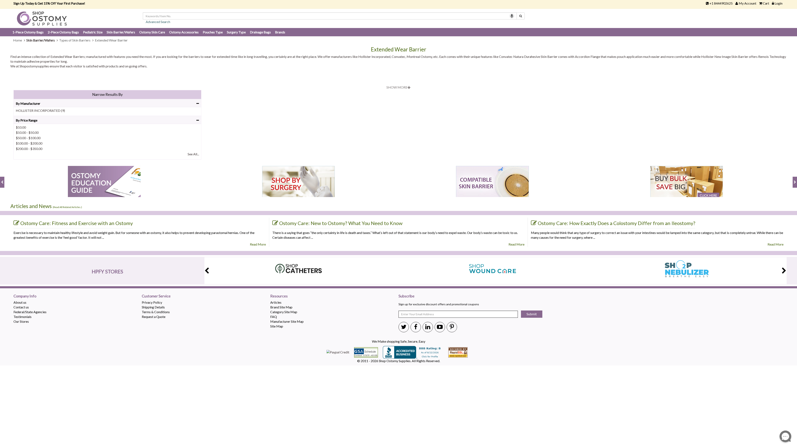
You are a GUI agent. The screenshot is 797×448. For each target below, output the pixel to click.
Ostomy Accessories (184, 32)
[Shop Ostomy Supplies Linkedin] (428, 326)
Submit (532, 314)
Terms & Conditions (156, 312)
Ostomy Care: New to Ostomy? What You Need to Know (340, 223)
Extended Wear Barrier (398, 49)
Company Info (24, 296)
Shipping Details (153, 307)
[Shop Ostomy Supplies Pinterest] (452, 326)
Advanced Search (158, 22)
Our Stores (21, 321)
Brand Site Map (281, 307)
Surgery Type (236, 32)
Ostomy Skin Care (152, 32)
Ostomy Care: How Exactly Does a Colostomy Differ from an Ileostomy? (616, 223)
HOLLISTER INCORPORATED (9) (40, 110)
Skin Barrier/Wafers (121, 32)
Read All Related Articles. (67, 207)
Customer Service (156, 296)
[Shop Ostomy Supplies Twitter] (403, 326)
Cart (766, 3)
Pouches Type (213, 32)
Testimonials (22, 317)
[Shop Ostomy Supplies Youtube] (440, 326)
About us (19, 302)
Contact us (21, 307)
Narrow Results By (107, 94)
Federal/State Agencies (29, 312)
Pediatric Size (93, 32)
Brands (280, 32)
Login (778, 3)
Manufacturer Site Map (287, 321)
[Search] (521, 15)
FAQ (273, 317)
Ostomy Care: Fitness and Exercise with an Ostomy (76, 223)
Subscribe (406, 296)
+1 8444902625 (721, 3)
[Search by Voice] (511, 15)
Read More (258, 244)
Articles (275, 302)
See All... (193, 154)
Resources (279, 296)
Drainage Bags (260, 32)
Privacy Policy (152, 302)
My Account (747, 3)
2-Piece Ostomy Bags (63, 32)
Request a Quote (153, 317)
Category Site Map (283, 312)
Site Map (276, 326)
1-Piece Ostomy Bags (28, 32)
